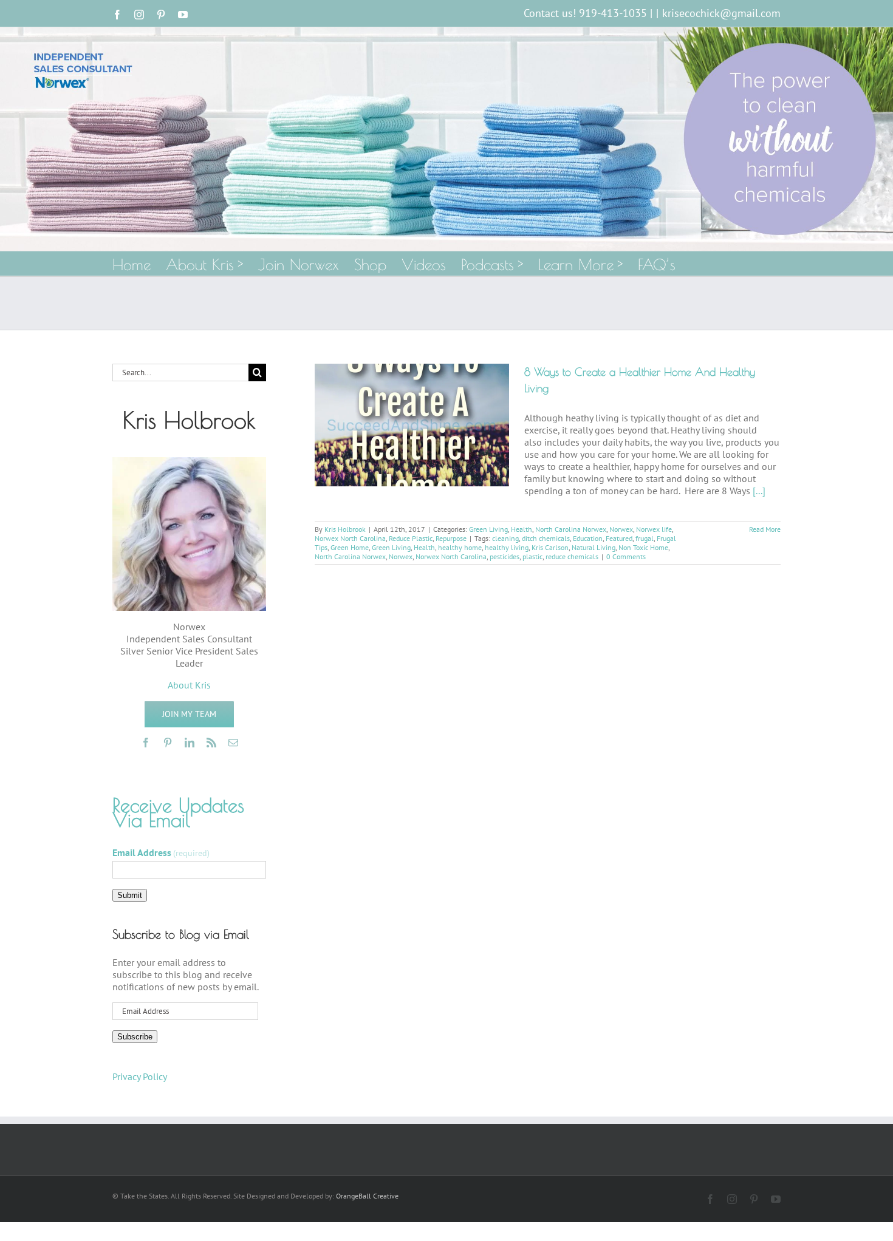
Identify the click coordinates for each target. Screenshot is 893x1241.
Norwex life (654, 529)
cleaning (505, 538)
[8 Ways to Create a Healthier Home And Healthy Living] (412, 425)
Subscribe (134, 1036)
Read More (765, 529)
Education (588, 538)
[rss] (211, 742)
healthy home (460, 547)
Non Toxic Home (643, 547)
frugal (644, 538)
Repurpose (451, 538)
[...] (759, 490)
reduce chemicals (572, 556)
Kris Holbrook (345, 529)
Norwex (621, 529)
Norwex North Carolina (350, 538)
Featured (619, 538)
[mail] (233, 742)
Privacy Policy (139, 1076)
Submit (129, 895)
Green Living (488, 529)
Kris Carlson (550, 547)
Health (521, 529)
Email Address (161, 852)
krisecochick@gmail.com (721, 13)
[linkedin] (189, 742)
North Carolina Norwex (570, 529)
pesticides (504, 556)
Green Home (349, 547)
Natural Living (593, 547)
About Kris (189, 685)
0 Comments (626, 556)
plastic (532, 556)
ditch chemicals (546, 538)
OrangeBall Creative (367, 1195)
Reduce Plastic (411, 538)
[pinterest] (168, 742)
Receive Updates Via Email (178, 812)
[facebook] (146, 742)
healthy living (507, 547)
